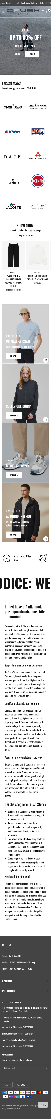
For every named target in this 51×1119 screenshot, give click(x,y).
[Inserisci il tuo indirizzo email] (46, 1068)
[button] (17, 54)
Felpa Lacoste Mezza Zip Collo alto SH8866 (37, 277)
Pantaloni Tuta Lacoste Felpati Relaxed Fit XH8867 (13, 279)
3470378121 (28, 1027)
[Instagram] (12, 945)
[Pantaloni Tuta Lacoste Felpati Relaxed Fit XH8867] (13, 255)
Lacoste (13, 272)
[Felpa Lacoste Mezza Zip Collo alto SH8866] (37, 255)
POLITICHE (8, 991)
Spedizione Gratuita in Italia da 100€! (25, 3)
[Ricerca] (43, 11)
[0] (47, 11)
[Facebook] (5, 945)
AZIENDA (7, 981)
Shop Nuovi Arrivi (25, 235)
